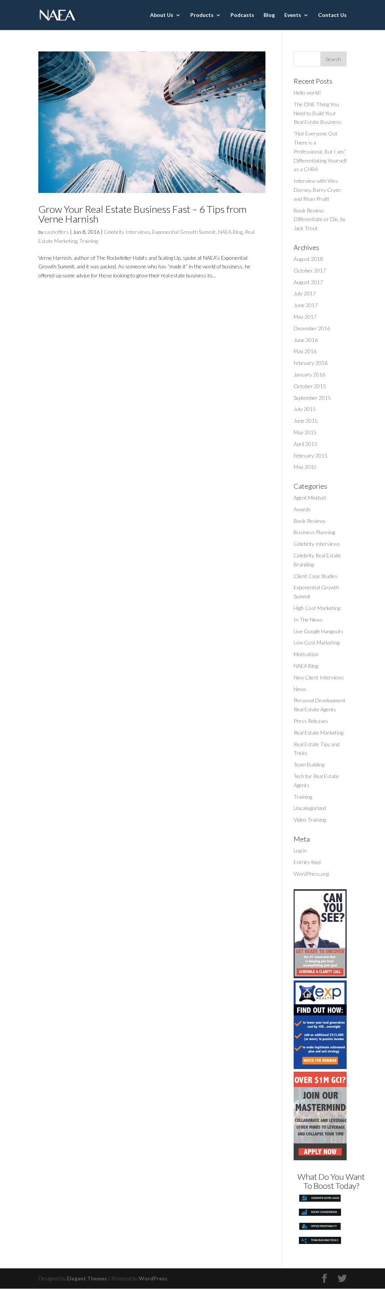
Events (292, 15)
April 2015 (305, 444)
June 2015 (306, 420)
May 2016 (305, 351)
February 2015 (310, 455)
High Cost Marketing (317, 608)
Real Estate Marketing (318, 732)
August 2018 (308, 259)
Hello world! (307, 92)
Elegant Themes (87, 1278)
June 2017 (306, 305)
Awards (302, 509)
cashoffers (57, 232)
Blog (269, 15)
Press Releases (311, 721)
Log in (300, 850)
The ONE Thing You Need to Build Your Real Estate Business (317, 113)
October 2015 (310, 386)
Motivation (306, 654)
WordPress (153, 1278)
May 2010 (305, 467)
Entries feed (307, 862)
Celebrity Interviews (127, 232)
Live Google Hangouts (318, 631)
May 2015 (305, 432)
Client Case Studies (316, 576)
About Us (161, 15)
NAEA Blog (230, 232)
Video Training (310, 819)
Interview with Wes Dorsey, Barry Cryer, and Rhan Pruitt (317, 190)
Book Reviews (310, 521)
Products (202, 15)
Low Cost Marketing (317, 642)
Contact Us (332, 15)
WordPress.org (311, 873)
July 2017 (305, 293)
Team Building (309, 764)
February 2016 (310, 363)
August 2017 (308, 282)
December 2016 (312, 328)
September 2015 (312, 398)
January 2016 (309, 374)
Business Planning (314, 532)
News (300, 689)
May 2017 (305, 316)
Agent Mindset (310, 497)
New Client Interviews (319, 677)
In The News (308, 619)
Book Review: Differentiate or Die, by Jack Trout (320, 219)
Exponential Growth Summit (184, 232)
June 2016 (306, 340)
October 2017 (310, 270)
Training (88, 241)
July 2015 (305, 409)
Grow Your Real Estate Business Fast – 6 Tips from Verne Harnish (142, 214)
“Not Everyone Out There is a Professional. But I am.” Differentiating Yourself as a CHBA (320, 151)
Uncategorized (310, 808)
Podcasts (242, 15)
